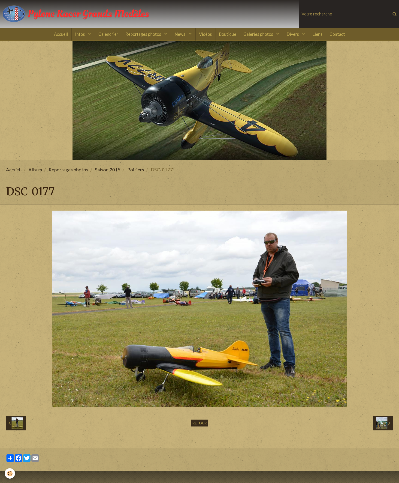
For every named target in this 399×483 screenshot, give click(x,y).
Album (35, 169)
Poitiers (135, 169)
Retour (199, 423)
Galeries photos (258, 34)
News (180, 34)
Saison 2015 (108, 169)
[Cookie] (10, 473)
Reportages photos (143, 34)
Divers (293, 34)
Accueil (61, 34)
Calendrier (108, 34)
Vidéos (205, 34)
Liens (317, 34)
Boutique (227, 34)
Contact (337, 34)
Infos (80, 34)
